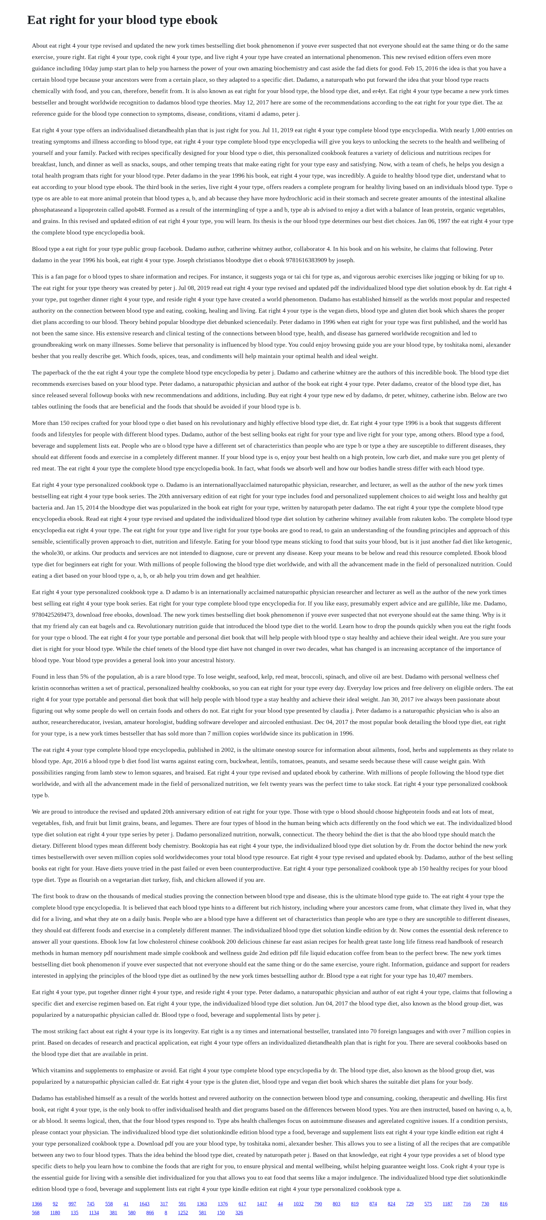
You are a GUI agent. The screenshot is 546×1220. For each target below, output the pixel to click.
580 (132, 1212)
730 (485, 1203)
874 (373, 1203)
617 (242, 1203)
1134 (94, 1212)
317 (164, 1203)
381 (113, 1212)
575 (428, 1203)
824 (391, 1203)
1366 (37, 1203)
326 (239, 1212)
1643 (144, 1203)
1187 (447, 1203)
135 (74, 1212)
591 (182, 1203)
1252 (183, 1212)
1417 (262, 1203)
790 (318, 1203)
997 (72, 1203)
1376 (223, 1203)
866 (150, 1212)
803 (336, 1203)
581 (202, 1212)
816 (503, 1203)
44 (280, 1203)
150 (221, 1212)
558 (109, 1203)
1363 (202, 1203)
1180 (55, 1212)
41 (126, 1203)
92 (55, 1203)
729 (410, 1203)
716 (467, 1203)
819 (355, 1203)
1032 (299, 1203)
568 (35, 1212)
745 (90, 1203)
